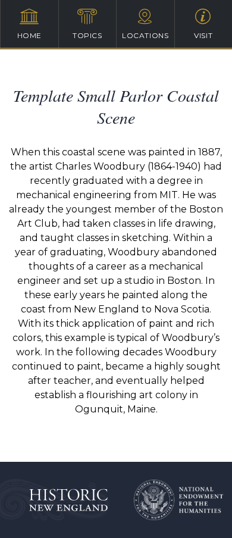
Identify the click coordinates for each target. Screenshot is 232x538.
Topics (87, 35)
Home (29, 35)
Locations (145, 35)
